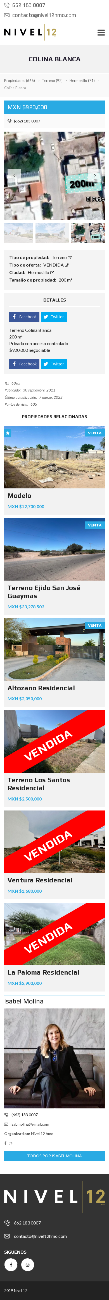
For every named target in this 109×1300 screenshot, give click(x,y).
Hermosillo (39, 272)
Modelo (19, 495)
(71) (82, 80)
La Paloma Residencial (43, 972)
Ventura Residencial (40, 880)
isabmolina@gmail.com (30, 1124)
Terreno (60, 257)
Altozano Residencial (41, 688)
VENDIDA (54, 264)
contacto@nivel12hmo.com (43, 15)
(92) (52, 80)
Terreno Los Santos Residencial (39, 784)
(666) (19, 80)
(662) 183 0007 (26, 121)
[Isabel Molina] (54, 1058)
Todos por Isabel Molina (54, 1155)
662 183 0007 (28, 5)
